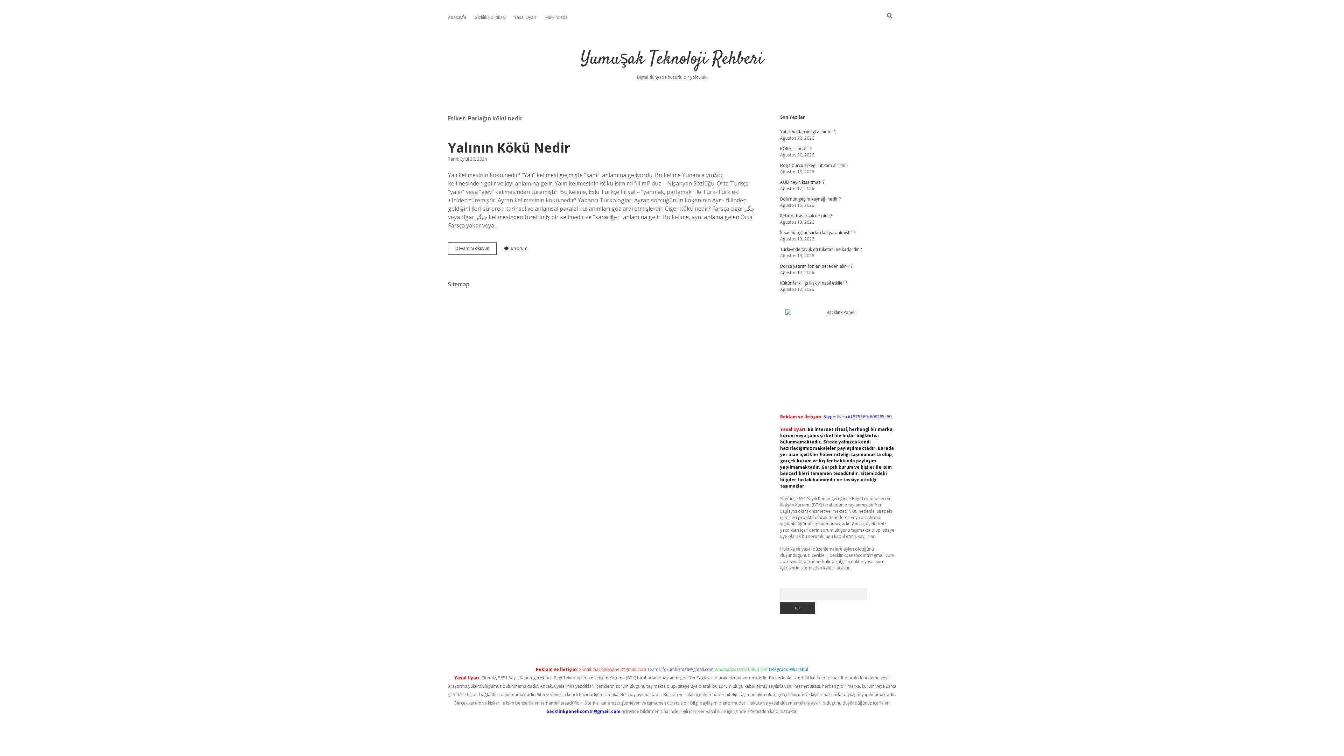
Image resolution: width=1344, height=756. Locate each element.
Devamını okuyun (476, 250)
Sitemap (458, 284)
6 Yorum (519, 248)
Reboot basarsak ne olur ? (806, 216)
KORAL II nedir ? (795, 149)
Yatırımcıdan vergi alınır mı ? (807, 132)
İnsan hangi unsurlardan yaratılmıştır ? (817, 233)
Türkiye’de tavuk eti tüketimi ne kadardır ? (821, 249)
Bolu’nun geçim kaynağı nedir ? (810, 199)
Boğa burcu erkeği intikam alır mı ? (814, 165)
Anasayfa (457, 17)
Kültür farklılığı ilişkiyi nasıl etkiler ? (813, 283)
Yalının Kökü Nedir (509, 147)
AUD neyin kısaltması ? (802, 182)
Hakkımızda (556, 17)
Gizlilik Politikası (490, 17)
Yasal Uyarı (525, 17)
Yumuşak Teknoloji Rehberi (672, 59)
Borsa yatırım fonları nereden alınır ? (816, 266)
